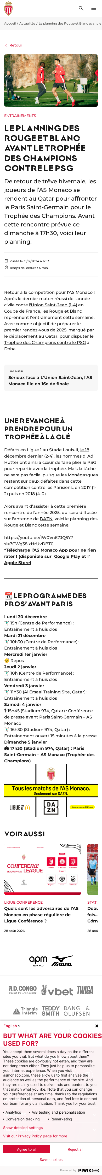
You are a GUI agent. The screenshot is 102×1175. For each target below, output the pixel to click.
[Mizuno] (62, 960)
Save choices (51, 1160)
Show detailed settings (23, 1128)
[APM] (38, 960)
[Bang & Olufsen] (76, 1011)
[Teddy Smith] (51, 1011)
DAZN (46, 518)
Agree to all (26, 1149)
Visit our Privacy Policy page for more (35, 1136)
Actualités (27, 23)
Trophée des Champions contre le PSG (45, 342)
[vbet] (57, 990)
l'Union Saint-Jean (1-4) (53, 304)
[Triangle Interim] (25, 1011)
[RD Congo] (23, 990)
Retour (15, 45)
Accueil (10, 23)
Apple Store (17, 562)
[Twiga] (85, 990)
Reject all (75, 1149)
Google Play (67, 556)
